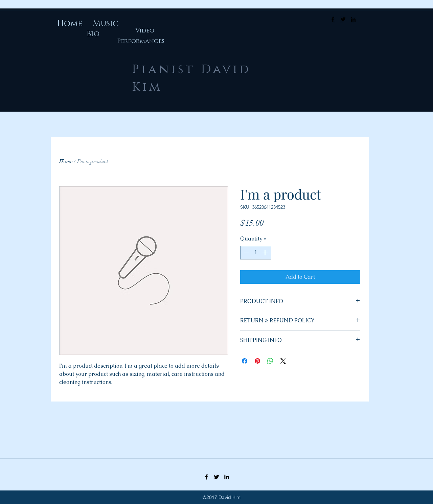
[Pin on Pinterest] (257, 361)
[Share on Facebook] (245, 361)
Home (66, 161)
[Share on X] (283, 361)
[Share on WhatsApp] (270, 361)
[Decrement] (246, 252)
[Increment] (265, 252)
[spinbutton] (256, 252)
